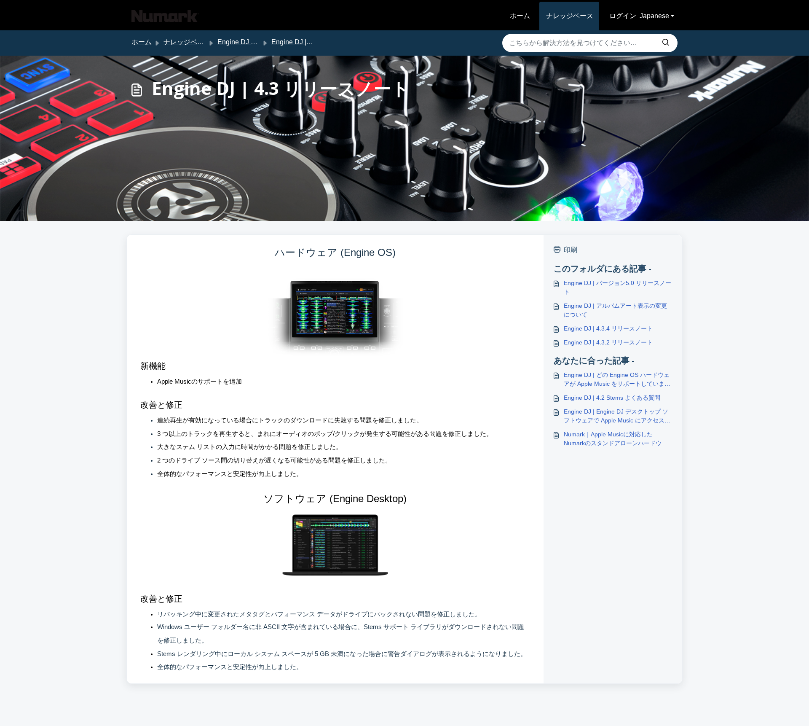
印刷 (570, 249)
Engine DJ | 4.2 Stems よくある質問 (612, 397)
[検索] (666, 43)
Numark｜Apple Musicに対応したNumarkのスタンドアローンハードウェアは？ (615, 439)
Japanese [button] (654, 15)
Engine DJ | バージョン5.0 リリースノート (617, 287)
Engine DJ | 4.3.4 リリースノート (608, 328)
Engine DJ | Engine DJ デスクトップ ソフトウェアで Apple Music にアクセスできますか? (617, 416)
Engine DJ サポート (247, 42)
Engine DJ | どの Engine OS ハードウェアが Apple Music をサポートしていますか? (617, 379)
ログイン (622, 15)
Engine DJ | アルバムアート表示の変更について (615, 310)
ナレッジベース (569, 15)
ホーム (520, 15)
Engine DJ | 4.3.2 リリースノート (608, 342)
